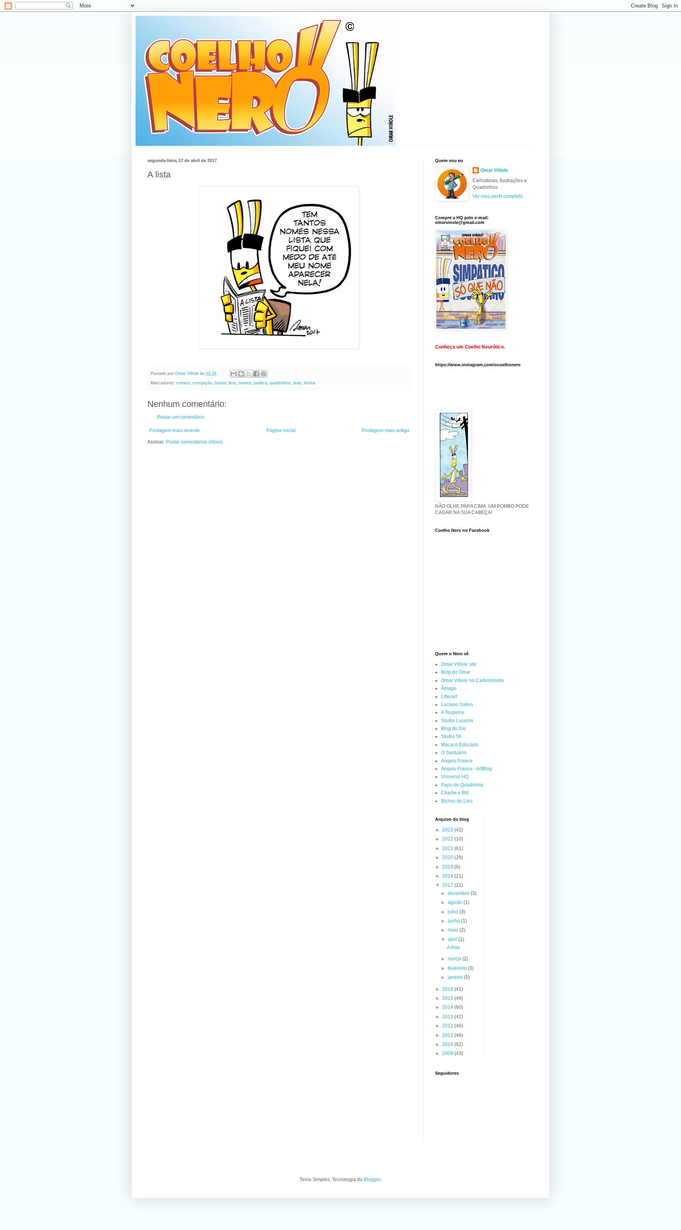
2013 (448, 1016)
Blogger (372, 1179)
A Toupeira (452, 712)
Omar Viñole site (458, 664)
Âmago (448, 688)
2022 (448, 839)
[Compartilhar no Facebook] (256, 374)
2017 (448, 885)
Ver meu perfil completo (498, 196)
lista (232, 382)
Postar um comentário (180, 417)
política (260, 382)
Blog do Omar (456, 672)
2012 (448, 1026)
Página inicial (281, 430)
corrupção (202, 382)
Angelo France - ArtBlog (466, 769)
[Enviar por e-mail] (234, 374)
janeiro (456, 977)
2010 (448, 1044)
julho (454, 912)
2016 (448, 989)
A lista (453, 947)
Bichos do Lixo (457, 801)
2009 (448, 1053)
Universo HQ (455, 776)
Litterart (449, 696)
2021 (448, 848)
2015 (448, 998)
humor (220, 382)
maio (454, 930)
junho (454, 921)
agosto (455, 902)
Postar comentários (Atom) (194, 442)
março (455, 959)
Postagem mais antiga (385, 430)
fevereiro (458, 968)
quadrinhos (280, 382)
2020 (448, 857)
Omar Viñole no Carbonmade (472, 680)
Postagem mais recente (174, 430)
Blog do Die (453, 728)
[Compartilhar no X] (249, 374)
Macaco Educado (459, 744)
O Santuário (454, 752)
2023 (448, 830)
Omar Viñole (494, 170)
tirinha (309, 382)
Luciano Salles (457, 704)
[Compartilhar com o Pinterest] (264, 374)
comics (183, 382)
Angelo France (457, 761)
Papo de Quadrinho (462, 785)
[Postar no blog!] (241, 374)
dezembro (459, 893)
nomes (244, 382)
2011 (448, 1035)
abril (453, 939)
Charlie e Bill (455, 793)
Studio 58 (451, 736)
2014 (448, 1007)
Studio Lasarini (457, 720)
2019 (448, 867)
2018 (448, 876)
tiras (297, 382)
